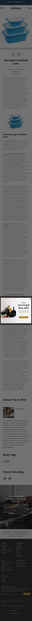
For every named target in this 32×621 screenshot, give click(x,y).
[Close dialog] (30, 298)
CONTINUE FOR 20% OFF (23, 317)
